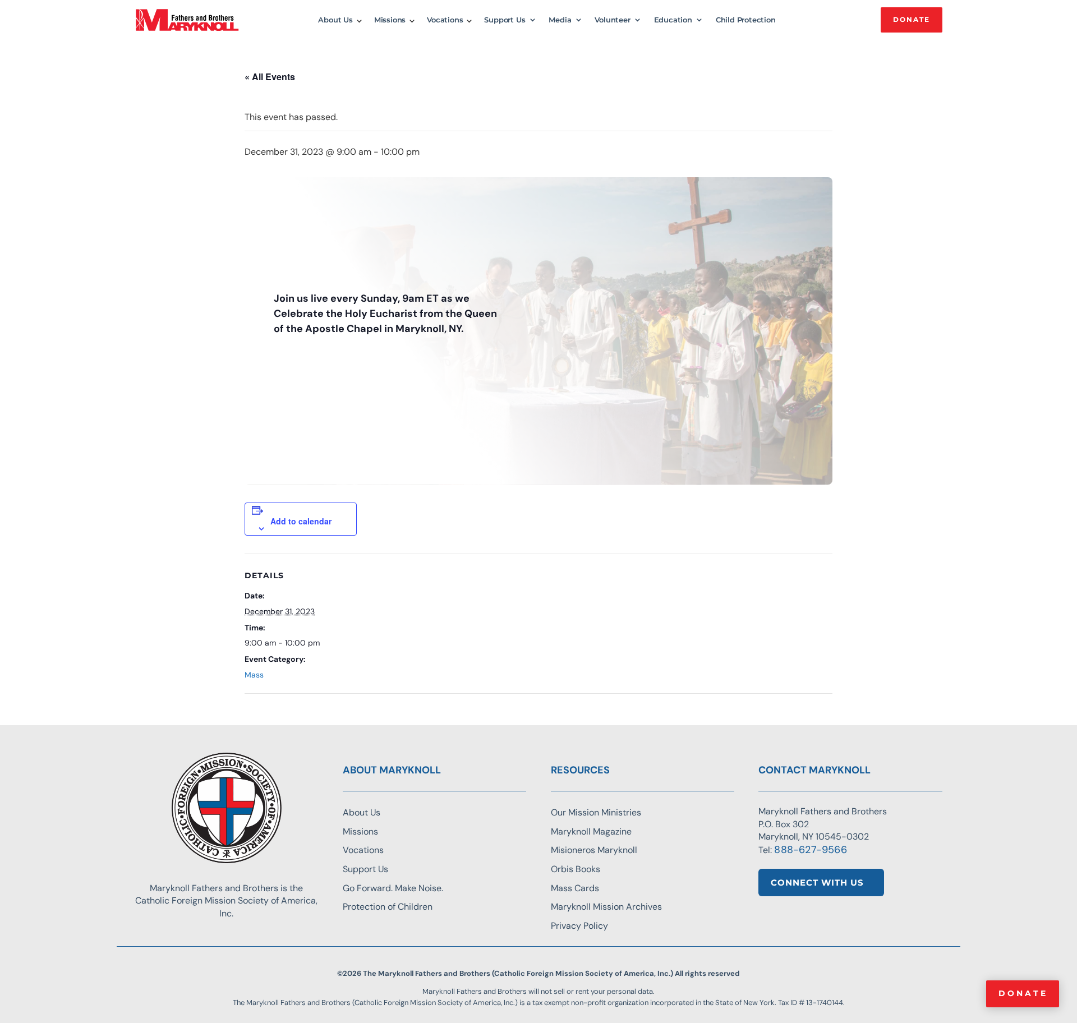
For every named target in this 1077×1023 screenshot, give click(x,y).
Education (673, 20)
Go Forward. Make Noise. (393, 888)
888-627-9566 (810, 849)
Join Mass (300, 361)
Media (560, 20)
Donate (1023, 993)
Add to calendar (301, 521)
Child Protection (746, 20)
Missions (390, 20)
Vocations (445, 20)
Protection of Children (387, 907)
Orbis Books (575, 869)
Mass (254, 675)
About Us (335, 20)
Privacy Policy (579, 926)
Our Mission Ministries (596, 812)
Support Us (504, 20)
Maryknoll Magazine (591, 831)
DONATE (911, 19)
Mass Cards (575, 888)
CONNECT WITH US (817, 882)
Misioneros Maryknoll (594, 850)
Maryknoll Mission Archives (606, 907)
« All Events (270, 76)
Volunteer (612, 20)
